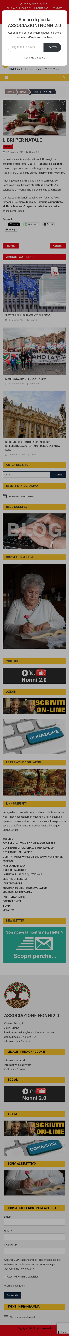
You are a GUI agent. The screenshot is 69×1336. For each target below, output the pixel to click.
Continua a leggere (34, 57)
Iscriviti (52, 47)
